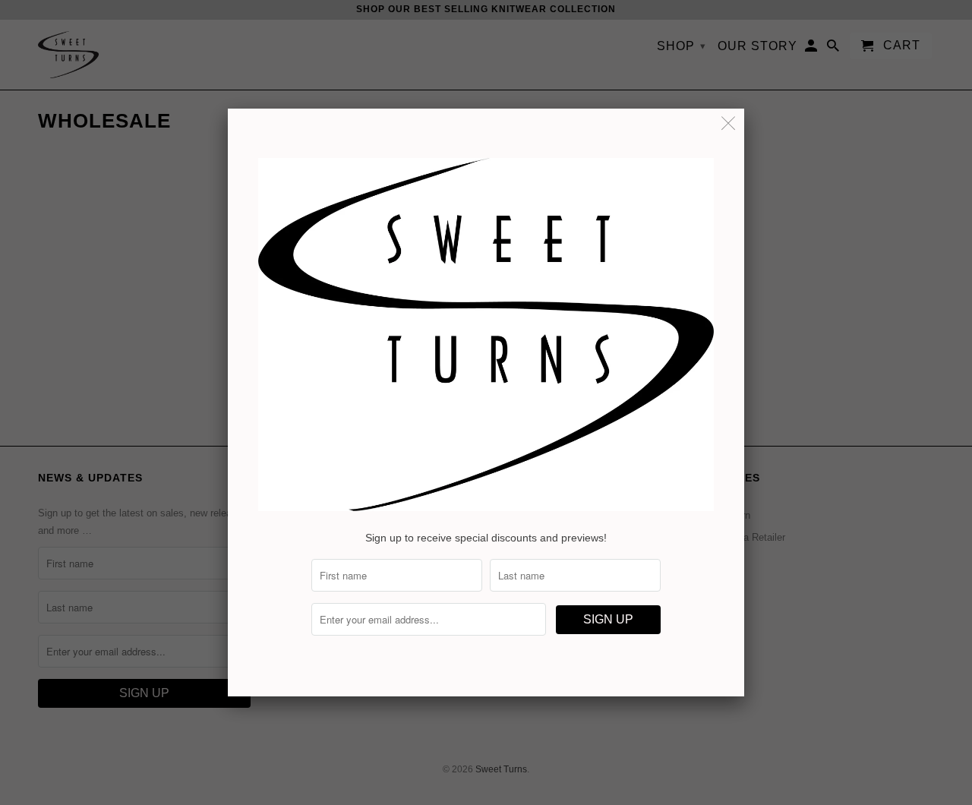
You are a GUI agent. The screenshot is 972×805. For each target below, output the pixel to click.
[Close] (728, 124)
